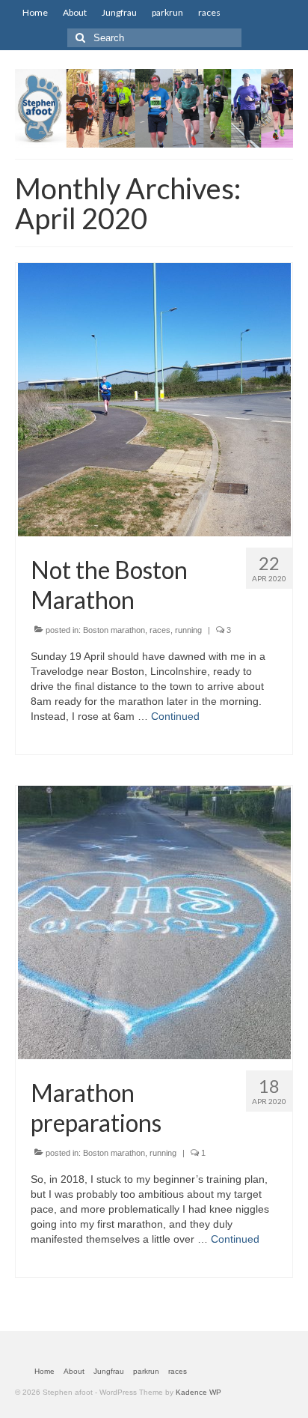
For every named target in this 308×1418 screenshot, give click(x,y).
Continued (175, 716)
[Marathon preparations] (154, 921)
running (188, 629)
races (160, 629)
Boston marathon (114, 629)
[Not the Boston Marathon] (154, 399)
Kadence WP (198, 1392)
